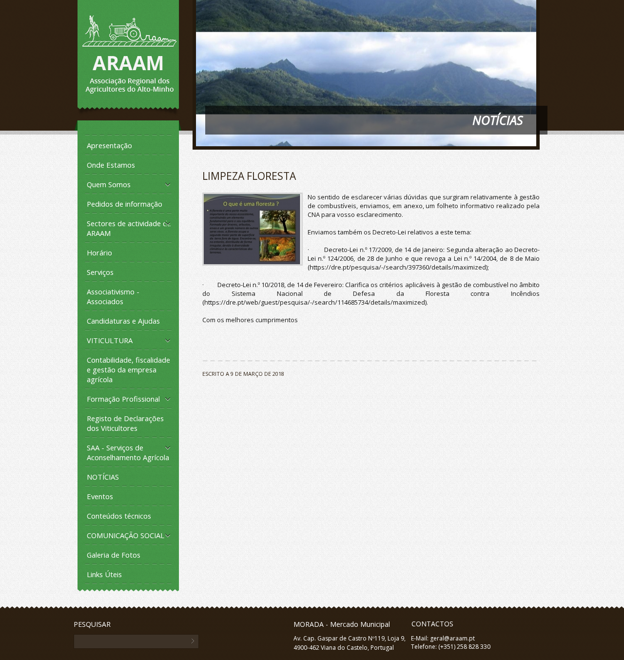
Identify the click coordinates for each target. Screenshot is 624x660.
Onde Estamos (111, 165)
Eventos (100, 496)
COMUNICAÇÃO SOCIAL (125, 535)
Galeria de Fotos (113, 555)
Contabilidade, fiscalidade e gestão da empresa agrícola (128, 369)
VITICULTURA (110, 340)
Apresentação (109, 145)
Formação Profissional (123, 399)
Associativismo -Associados (113, 296)
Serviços (100, 272)
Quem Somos (109, 184)
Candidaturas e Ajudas (123, 321)
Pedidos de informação (124, 204)
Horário (99, 252)
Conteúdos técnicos (119, 516)
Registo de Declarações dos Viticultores (125, 423)
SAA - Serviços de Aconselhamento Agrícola (128, 452)
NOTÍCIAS (103, 477)
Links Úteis (104, 574)
